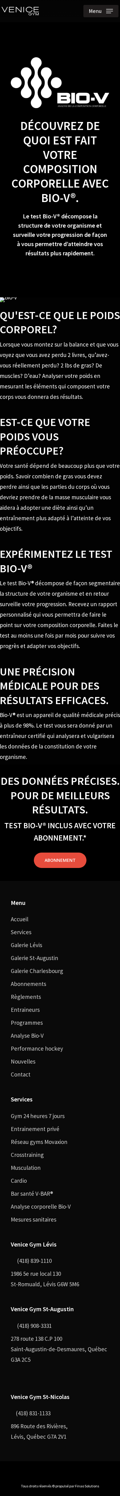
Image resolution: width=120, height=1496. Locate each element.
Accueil (19, 919)
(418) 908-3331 (34, 1325)
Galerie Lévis (26, 945)
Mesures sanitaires (33, 1219)
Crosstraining (27, 1154)
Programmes (27, 1022)
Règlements (26, 996)
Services (21, 932)
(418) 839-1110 (34, 1260)
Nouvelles (23, 1061)
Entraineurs (25, 1009)
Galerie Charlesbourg (37, 971)
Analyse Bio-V (27, 1035)
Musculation (26, 1167)
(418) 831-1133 (33, 1413)
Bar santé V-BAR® (32, 1193)
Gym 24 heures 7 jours (38, 1116)
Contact (20, 1074)
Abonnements (28, 983)
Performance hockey (37, 1048)
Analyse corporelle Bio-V (41, 1206)
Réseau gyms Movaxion (39, 1141)
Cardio (19, 1180)
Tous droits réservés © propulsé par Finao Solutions (60, 1486)
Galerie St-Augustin (34, 958)
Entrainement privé (35, 1129)
